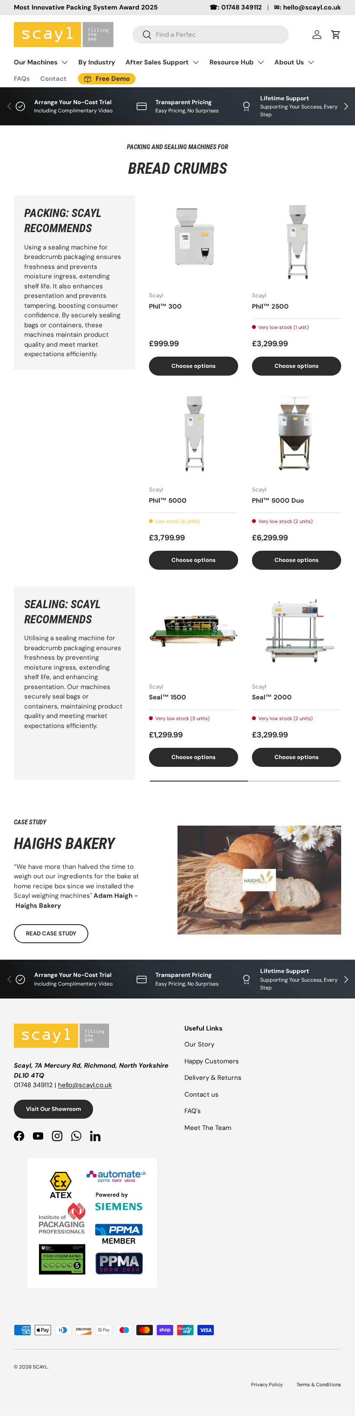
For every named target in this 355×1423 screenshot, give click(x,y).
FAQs (22, 78)
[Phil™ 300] (193, 239)
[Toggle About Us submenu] (311, 62)
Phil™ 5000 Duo (278, 500)
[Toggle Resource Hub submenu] (260, 62)
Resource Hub (232, 62)
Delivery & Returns (213, 1077)
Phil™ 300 (165, 306)
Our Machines (36, 62)
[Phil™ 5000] (193, 434)
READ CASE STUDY (51, 933)
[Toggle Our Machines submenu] (64, 62)
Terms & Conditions (319, 1385)
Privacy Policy (267, 1385)
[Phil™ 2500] (296, 239)
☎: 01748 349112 (236, 7)
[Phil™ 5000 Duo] (296, 434)
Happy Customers (211, 1061)
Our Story (199, 1044)
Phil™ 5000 (168, 500)
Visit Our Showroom (53, 1109)
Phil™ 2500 (270, 306)
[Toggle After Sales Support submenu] (195, 62)
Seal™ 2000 (272, 697)
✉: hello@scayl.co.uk (307, 7)
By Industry (96, 62)
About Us (289, 62)
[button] (335, 34)
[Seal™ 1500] (193, 631)
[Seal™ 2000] (296, 631)
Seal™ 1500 (167, 697)
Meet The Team (207, 1127)
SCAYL (40, 1367)
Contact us (201, 1094)
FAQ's (192, 1111)
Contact (53, 78)
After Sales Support (157, 62)
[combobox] (210, 35)
